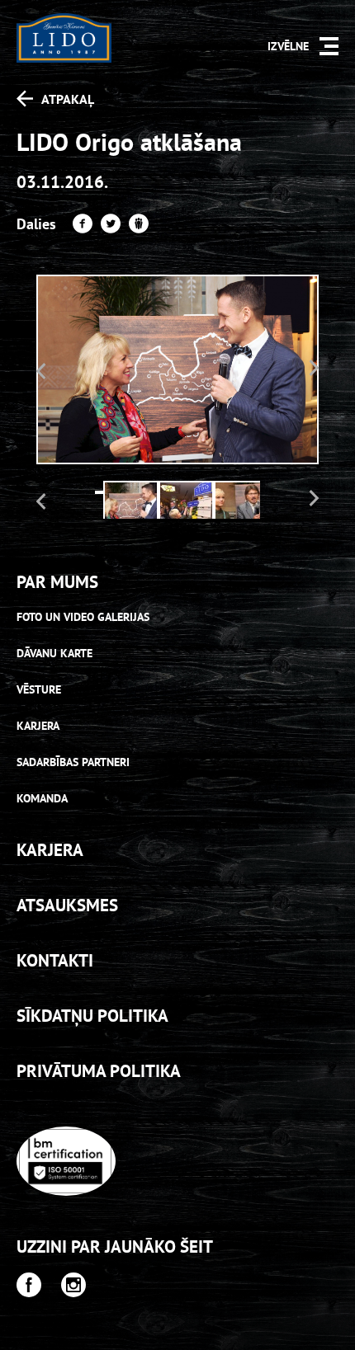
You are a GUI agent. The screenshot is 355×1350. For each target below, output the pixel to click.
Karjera (38, 725)
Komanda (42, 798)
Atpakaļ (67, 99)
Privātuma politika (99, 1071)
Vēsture (39, 689)
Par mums (57, 582)
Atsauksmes (67, 905)
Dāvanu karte (54, 653)
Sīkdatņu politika (92, 1015)
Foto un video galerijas (83, 616)
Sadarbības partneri (73, 762)
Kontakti (55, 960)
